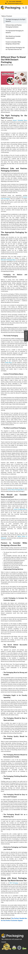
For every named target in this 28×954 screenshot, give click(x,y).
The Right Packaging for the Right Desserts (15, 20)
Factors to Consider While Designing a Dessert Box (13, 43)
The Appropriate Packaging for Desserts (15, 31)
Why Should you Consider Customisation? (13, 37)
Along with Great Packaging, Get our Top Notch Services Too (15, 48)
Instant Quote (26, 336)
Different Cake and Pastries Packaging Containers (14, 26)
